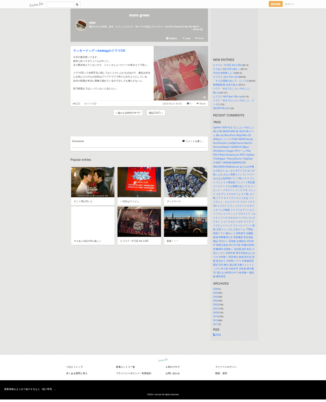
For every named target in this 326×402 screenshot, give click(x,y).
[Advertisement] (139, 125)
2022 (216, 304)
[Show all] (198, 29)
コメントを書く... (194, 141)
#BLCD (76, 103)
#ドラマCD (90, 103)
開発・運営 (221, 373)
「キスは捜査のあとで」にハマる (231, 80)
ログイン (289, 4)
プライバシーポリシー (128, 373)
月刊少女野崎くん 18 (224, 72)
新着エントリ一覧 (125, 366)
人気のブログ (173, 366)
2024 (216, 296)
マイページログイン (226, 366)
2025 (216, 292)
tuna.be (163, 360)
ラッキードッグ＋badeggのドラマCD (99, 50)
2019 (216, 316)
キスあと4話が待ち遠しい (227, 69)
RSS (218, 334)
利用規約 (146, 373)
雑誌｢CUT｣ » (156, 112)
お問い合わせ (173, 373)
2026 (216, 288)
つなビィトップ (74, 366)
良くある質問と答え (77, 373)
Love (187, 38)
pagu (92, 22)
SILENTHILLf (220, 108)
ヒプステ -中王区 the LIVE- (227, 65)
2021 (216, 308)
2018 (216, 320)
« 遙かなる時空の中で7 (128, 112)
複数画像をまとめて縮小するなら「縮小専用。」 (30, 389)
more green (139, 15)
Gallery (173, 38)
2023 (216, 300)
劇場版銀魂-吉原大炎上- (226, 84)
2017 (216, 324)
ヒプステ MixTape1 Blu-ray (227, 96)
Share (200, 38)
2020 (216, 312)
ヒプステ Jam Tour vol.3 (226, 76)
